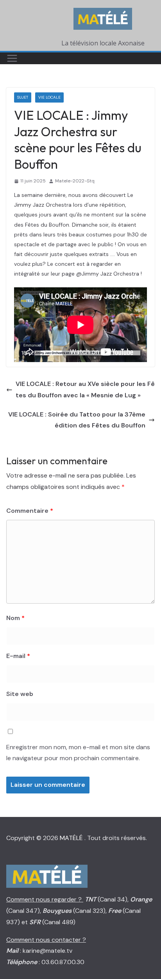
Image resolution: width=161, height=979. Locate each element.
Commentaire (29, 511)
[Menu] (12, 58)
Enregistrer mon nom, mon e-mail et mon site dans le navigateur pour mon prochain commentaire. (78, 753)
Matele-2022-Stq (75, 181)
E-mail (18, 656)
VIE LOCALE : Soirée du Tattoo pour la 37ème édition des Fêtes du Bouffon (76, 420)
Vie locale (49, 97)
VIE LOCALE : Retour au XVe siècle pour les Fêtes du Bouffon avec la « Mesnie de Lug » (85, 389)
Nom (15, 618)
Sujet (22, 97)
